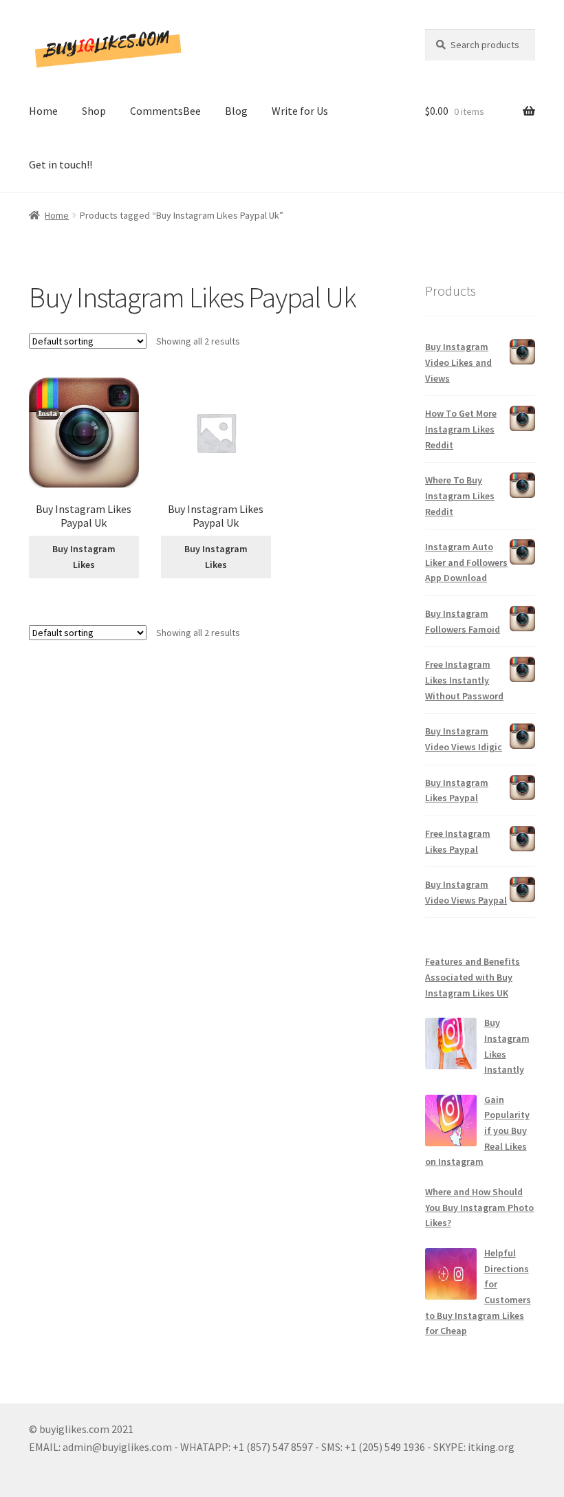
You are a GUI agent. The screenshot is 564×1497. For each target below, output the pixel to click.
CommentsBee (165, 111)
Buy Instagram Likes (84, 557)
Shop (94, 111)
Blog (236, 111)
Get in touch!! (60, 164)
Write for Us (300, 111)
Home (43, 111)
